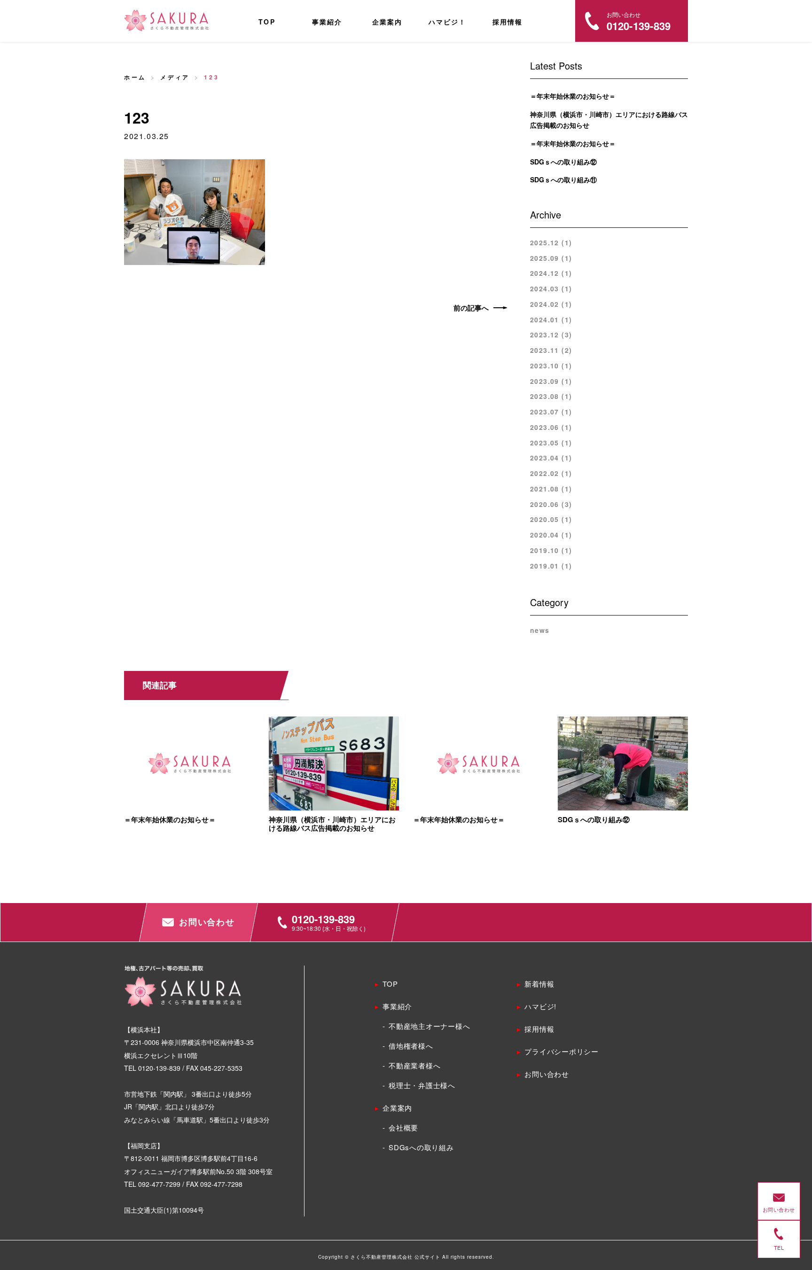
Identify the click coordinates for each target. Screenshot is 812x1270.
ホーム (135, 77)
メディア (174, 77)
